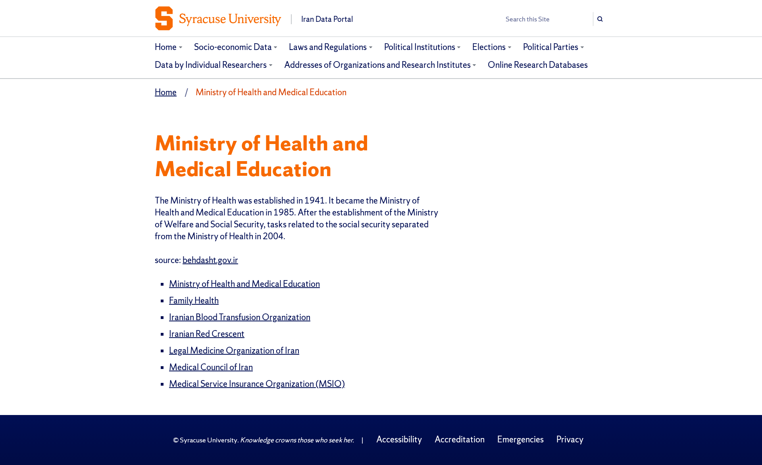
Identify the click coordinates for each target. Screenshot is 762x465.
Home (166, 47)
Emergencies (520, 439)
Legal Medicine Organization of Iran (234, 350)
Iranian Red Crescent (206, 334)
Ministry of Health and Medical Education (244, 284)
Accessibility (399, 439)
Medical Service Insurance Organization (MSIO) (257, 384)
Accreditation (460, 439)
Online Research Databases (538, 65)
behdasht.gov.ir (210, 260)
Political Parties (550, 47)
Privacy (569, 439)
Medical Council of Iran (211, 367)
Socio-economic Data (233, 47)
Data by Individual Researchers (211, 65)
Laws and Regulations (328, 47)
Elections (489, 47)
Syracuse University (208, 439)
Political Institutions (419, 47)
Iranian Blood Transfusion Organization (239, 317)
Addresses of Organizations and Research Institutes (377, 65)
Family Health (194, 300)
